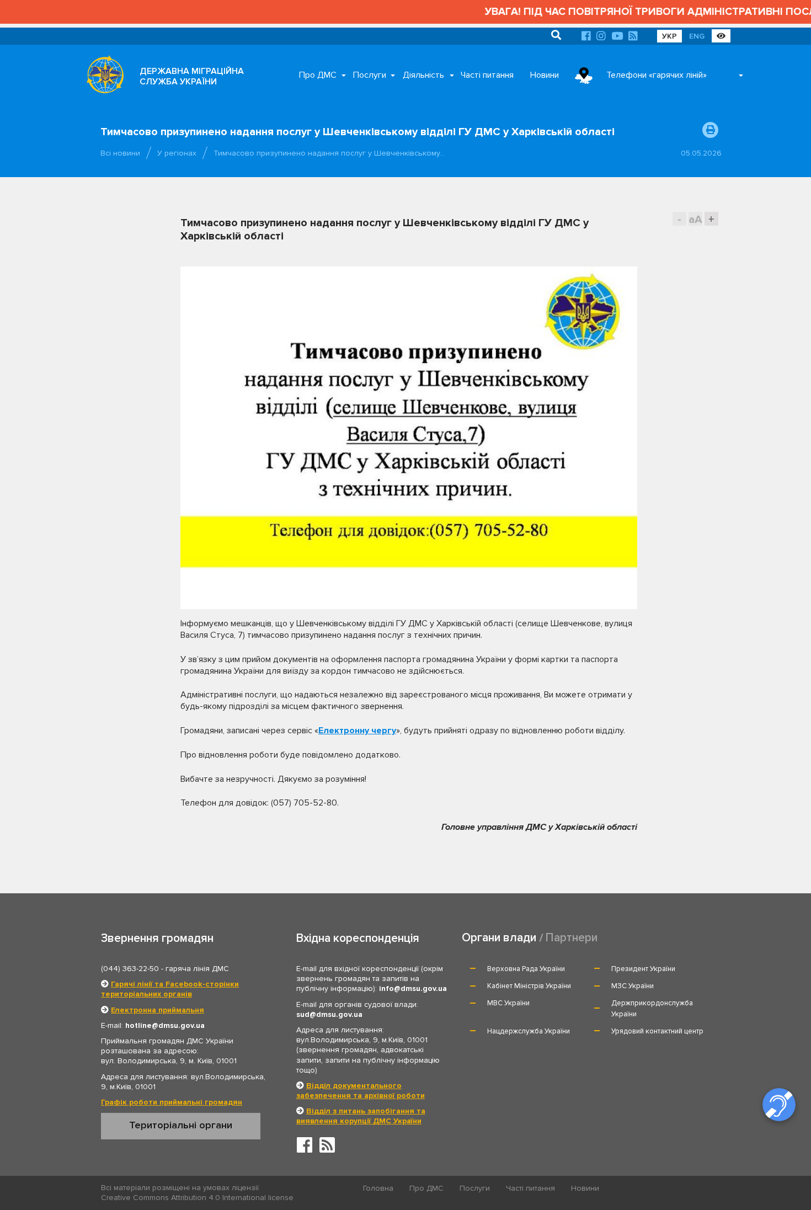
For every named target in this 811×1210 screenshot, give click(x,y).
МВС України (508, 1003)
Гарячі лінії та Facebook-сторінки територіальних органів (170, 989)
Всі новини (120, 153)
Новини (544, 75)
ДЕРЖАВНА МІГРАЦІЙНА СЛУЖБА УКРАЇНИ (192, 76)
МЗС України (632, 986)
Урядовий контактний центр (657, 1031)
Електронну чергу (357, 730)
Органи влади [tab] (499, 938)
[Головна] (102, 77)
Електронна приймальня (157, 1010)
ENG (697, 36)
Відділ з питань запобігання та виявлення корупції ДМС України (360, 1116)
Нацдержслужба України (528, 1031)
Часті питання (487, 75)
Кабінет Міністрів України (529, 986)
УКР (669, 36)
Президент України (643, 968)
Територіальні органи (180, 1125)
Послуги (369, 75)
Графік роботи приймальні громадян (171, 1102)
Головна (378, 1188)
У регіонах (176, 153)
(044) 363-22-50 (130, 968)
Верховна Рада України (526, 968)
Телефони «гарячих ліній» (656, 75)
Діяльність (423, 75)
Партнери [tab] (571, 938)
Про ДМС (318, 75)
